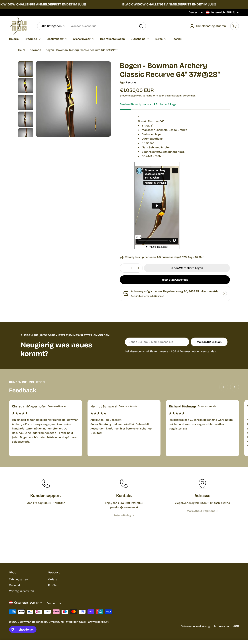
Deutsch (194, 12)
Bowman (35, 50)
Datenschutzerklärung (195, 626)
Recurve (131, 82)
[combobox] (91, 26)
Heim (21, 50)
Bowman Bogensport (33, 621)
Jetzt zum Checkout (175, 279)
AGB (173, 351)
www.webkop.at (98, 621)
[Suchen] (141, 26)
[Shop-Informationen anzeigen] (224, 293)
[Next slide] (234, 387)
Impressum (221, 626)
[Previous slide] (223, 387)
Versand (147, 95)
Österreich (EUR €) (223, 12)
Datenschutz (188, 351)
